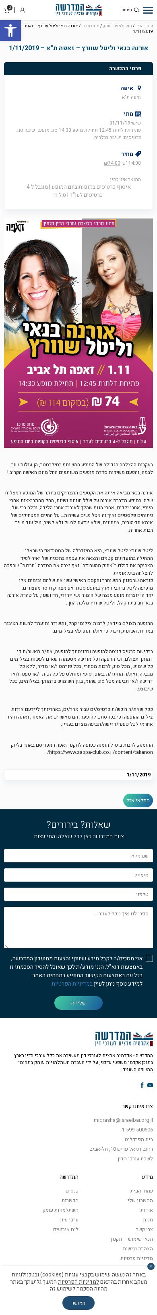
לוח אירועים (65, 1229)
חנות (148, 1219)
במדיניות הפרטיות (72, 984)
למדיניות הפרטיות (78, 1282)
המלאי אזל (138, 800)
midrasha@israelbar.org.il (123, 1120)
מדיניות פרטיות (136, 1258)
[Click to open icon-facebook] (142, 1086)
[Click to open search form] (136, 10)
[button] (10, 30)
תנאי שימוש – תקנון (132, 1239)
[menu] (148, 10)
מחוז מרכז (90, 26)
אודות (146, 1210)
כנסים (72, 1191)
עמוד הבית (144, 26)
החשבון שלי (140, 1200)
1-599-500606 (137, 1129)
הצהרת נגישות (138, 1248)
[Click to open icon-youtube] (150, 1086)
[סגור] (151, 1266)
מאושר (78, 1303)
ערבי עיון (69, 1219)
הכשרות (70, 1200)
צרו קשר (144, 1229)
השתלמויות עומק (117, 26)
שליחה (78, 1003)
